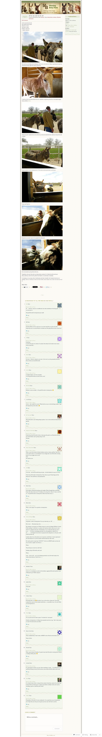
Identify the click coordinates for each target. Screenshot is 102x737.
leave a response (72, 29)
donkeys (55, 17)
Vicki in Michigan (29, 516)
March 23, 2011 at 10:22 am (31, 569)
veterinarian (31, 18)
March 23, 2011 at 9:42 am (30, 519)
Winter (27, 613)
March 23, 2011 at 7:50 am (30, 450)
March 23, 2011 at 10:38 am (31, 585)
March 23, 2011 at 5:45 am (30, 325)
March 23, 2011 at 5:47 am (30, 340)
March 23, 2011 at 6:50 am (30, 357)
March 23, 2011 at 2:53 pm (30, 634)
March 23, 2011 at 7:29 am (30, 433)
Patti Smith (28, 385)
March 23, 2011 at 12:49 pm (31, 616)
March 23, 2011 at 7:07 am (30, 388)
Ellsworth (59, 17)
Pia (26, 337)
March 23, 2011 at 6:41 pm (30, 666)
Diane (27, 678)
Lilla (27, 467)
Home (32, 1)
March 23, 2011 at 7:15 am (30, 418)
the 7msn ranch (29, 415)
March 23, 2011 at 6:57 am (30, 373)
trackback (67, 31)
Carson (29, 100)
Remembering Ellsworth (47, 1)
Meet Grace (70, 1)
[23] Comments (25, 20)
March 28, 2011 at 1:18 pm (30, 698)
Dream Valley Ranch (30, 447)
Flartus (27, 354)
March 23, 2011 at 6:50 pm (30, 681)
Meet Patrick (63, 1)
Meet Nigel (57, 1)
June (27, 304)
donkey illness (50, 17)
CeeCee (27, 370)
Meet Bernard (38, 1)
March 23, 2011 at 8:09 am (30, 488)
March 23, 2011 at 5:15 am (30, 307)
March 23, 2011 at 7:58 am (30, 470)
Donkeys (42, 17)
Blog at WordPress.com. (51, 735)
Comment (57, 728)
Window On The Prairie (30, 430)
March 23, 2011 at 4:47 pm (30, 650)
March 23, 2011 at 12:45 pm (31, 599)
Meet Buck (76, 1)
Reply (27, 317)
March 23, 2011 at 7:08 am (30, 402)
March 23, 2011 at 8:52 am (30, 505)
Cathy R (27, 695)
